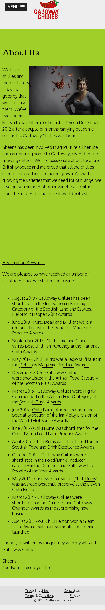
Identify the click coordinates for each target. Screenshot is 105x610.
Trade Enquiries (37, 590)
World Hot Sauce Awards (43, 420)
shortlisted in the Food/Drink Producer (48, 460)
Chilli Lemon (57, 521)
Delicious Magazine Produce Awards (54, 364)
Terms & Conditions (39, 595)
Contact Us (72, 590)
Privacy (75, 595)
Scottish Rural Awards (45, 383)
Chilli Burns (43, 409)
